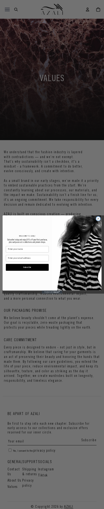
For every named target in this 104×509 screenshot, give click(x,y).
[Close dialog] (98, 218)
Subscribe (27, 267)
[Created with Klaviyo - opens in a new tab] (52, 292)
